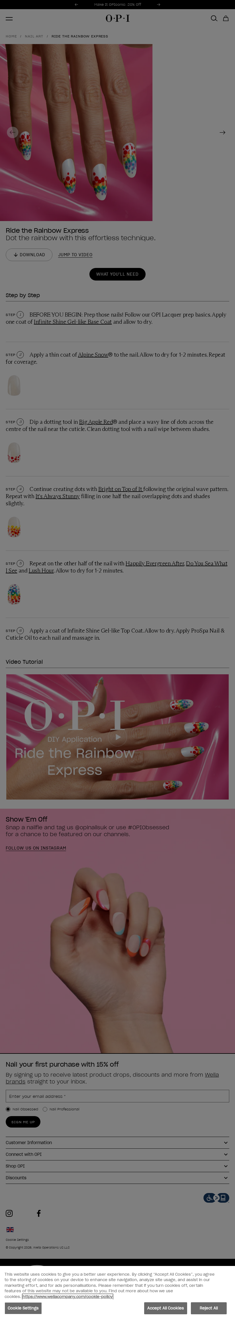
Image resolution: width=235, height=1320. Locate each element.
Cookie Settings (23, 1308)
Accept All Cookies (165, 1308)
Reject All (209, 1308)
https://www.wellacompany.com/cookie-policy (68, 1296)
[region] (117, 1293)
